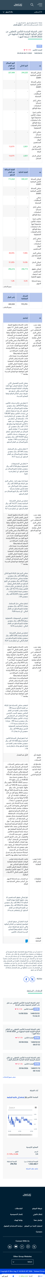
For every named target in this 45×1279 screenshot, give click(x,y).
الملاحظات (18, 1208)
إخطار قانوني (37, 1214)
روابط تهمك (18, 1220)
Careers (39, 1232)
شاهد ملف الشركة (32, 1169)
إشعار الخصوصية (16, 1214)
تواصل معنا (38, 1220)
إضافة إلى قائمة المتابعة (15, 1097)
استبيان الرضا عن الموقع (33, 1226)
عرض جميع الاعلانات (9, 1077)
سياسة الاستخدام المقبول (13, 1226)
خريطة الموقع (37, 1208)
